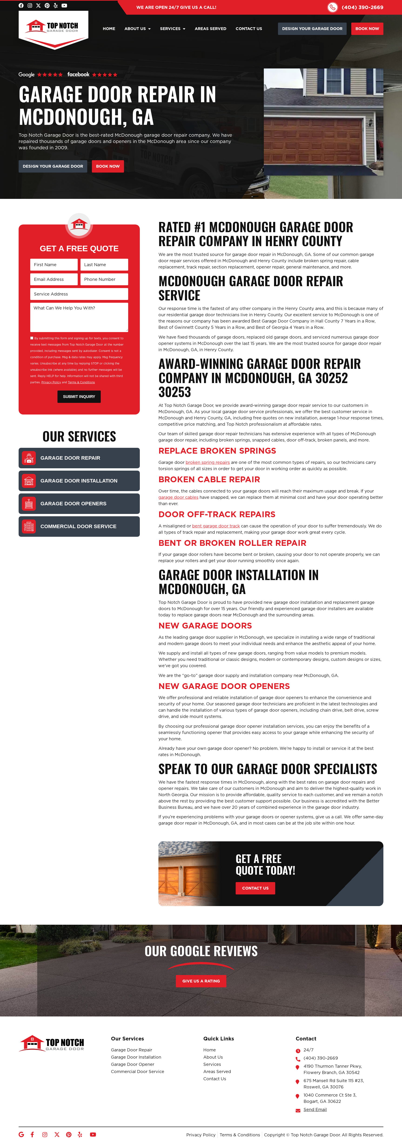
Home (109, 28)
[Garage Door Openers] (29, 504)
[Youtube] (64, 5)
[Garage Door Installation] (29, 481)
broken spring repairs (208, 462)
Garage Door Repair (70, 458)
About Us (135, 28)
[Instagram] (29, 5)
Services (170, 28)
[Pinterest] (47, 5)
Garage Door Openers (73, 503)
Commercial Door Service (78, 526)
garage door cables (178, 497)
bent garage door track (216, 526)
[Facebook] (21, 5)
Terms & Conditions (81, 382)
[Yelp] (55, 5)
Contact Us (249, 28)
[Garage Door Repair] (29, 458)
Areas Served (210, 28)
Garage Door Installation (78, 481)
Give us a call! (176, 7)
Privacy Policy (51, 382)
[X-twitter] (38, 5)
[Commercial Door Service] (29, 526)
